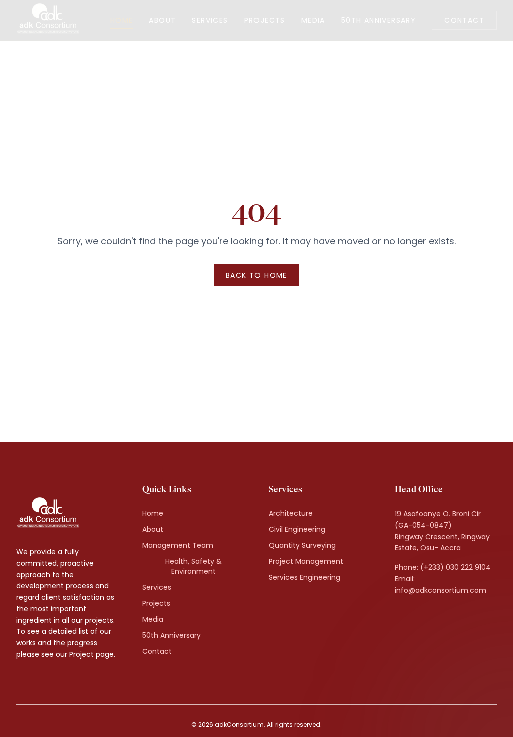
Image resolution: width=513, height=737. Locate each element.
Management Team (177, 545)
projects (264, 20)
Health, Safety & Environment (193, 566)
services (210, 20)
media (313, 20)
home (121, 20)
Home (152, 513)
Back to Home (256, 275)
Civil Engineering (297, 529)
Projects (156, 603)
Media (152, 619)
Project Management (306, 561)
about (162, 20)
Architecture (291, 513)
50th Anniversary (378, 20)
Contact (464, 20)
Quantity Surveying (302, 545)
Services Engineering (304, 577)
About (152, 529)
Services (156, 587)
